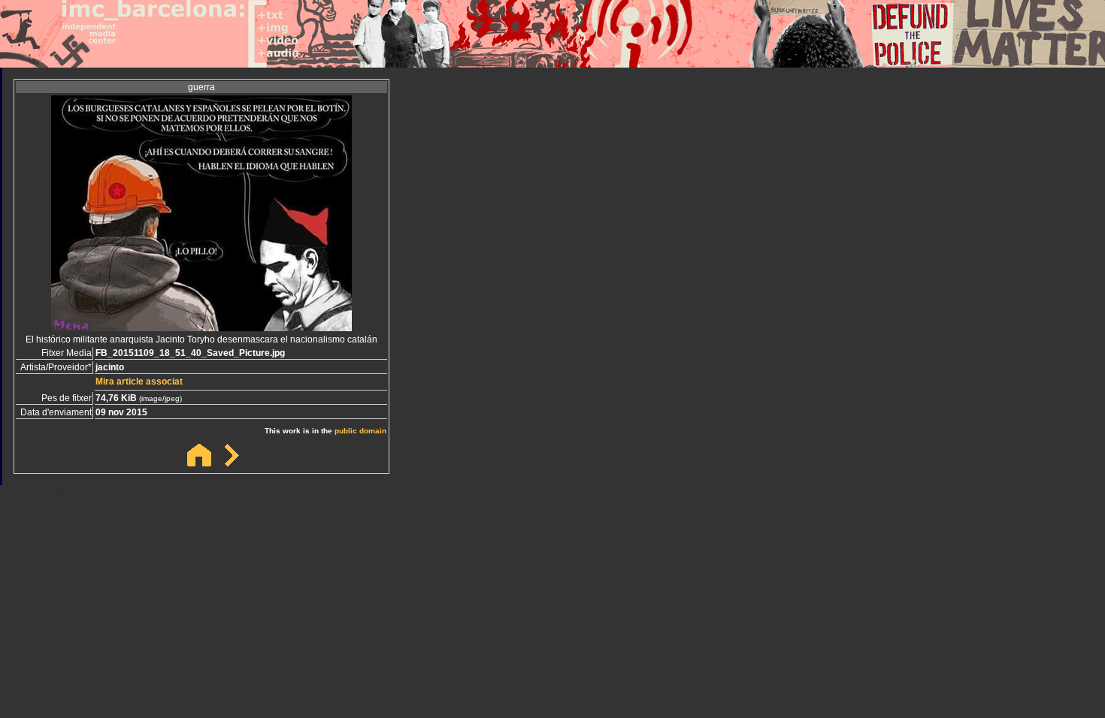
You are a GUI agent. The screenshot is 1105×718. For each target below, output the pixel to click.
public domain (360, 431)
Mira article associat (139, 381)
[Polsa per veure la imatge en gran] (201, 327)
